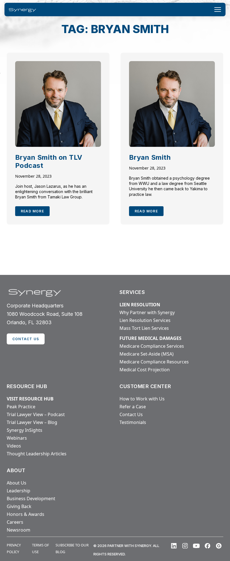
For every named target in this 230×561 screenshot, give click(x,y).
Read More (32, 211)
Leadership (18, 491)
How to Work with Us (142, 399)
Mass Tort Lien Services (144, 328)
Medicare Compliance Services (151, 346)
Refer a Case (132, 407)
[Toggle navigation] (217, 9)
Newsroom (18, 530)
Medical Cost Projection (144, 370)
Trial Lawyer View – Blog (32, 422)
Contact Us (131, 414)
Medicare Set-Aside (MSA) (146, 354)
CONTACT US (25, 339)
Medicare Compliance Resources (154, 362)
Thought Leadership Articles (36, 454)
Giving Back (19, 506)
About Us (16, 483)
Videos (14, 446)
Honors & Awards (25, 514)
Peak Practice (21, 407)
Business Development (31, 498)
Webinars (17, 438)
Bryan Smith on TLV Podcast (48, 161)
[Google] (218, 545)
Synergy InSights (24, 430)
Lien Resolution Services (145, 320)
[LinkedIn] (173, 545)
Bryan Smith (150, 157)
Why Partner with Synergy (147, 312)
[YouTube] (196, 545)
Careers (15, 522)
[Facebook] (207, 545)
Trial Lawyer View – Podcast (36, 414)
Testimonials (132, 422)
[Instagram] (185, 545)
